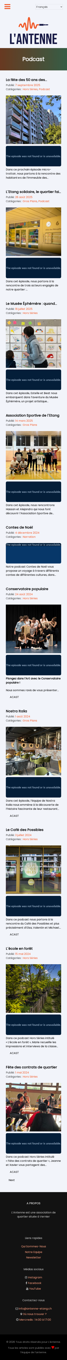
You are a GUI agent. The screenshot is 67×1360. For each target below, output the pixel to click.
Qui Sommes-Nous (33, 1246)
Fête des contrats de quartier (31, 1067)
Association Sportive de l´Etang (32, 415)
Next (12, 1180)
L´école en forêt (19, 948)
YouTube (35, 1289)
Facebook (34, 1283)
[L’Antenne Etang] (33, 30)
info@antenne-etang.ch (35, 1309)
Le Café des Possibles (24, 829)
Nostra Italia (16, 711)
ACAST (14, 697)
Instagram (35, 1277)
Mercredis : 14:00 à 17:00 (35, 1320)
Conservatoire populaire (27, 589)
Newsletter (33, 1257)
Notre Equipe (33, 1252)
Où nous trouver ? (35, 1314)
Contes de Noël (19, 527)
